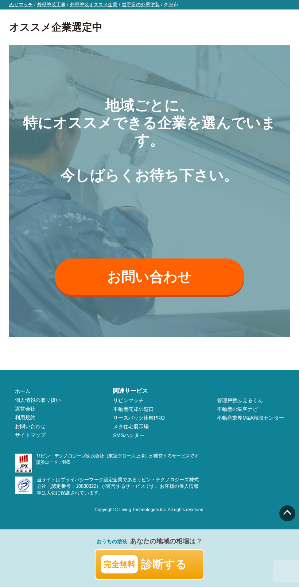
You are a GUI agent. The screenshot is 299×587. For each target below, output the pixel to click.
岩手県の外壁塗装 (141, 4)
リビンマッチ (128, 400)
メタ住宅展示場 (131, 426)
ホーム (22, 391)
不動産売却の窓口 (133, 409)
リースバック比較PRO (139, 418)
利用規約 (25, 417)
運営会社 (25, 409)
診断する (145, 564)
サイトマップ (30, 435)
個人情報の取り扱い (38, 400)
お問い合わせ (149, 276)
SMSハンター (128, 435)
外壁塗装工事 (51, 4)
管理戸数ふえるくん (240, 400)
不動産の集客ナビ (237, 409)
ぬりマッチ (21, 4)
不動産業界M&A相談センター (250, 418)
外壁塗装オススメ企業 (93, 4)
